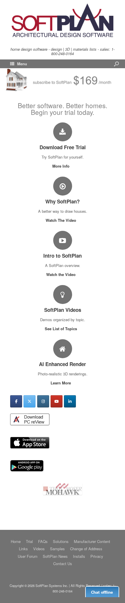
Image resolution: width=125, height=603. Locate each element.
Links (23, 548)
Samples (57, 548)
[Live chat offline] (102, 591)
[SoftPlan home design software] (62, 20)
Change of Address (86, 548)
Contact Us (62, 563)
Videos (39, 548)
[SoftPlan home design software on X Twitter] (29, 401)
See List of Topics (61, 328)
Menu (22, 63)
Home (16, 541)
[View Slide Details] (62, 503)
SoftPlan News (55, 556)
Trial (29, 541)
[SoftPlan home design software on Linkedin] (70, 401)
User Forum (28, 556)
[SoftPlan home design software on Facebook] (16, 401)
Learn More (61, 383)
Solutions (61, 541)
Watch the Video (61, 274)
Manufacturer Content (92, 541)
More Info (61, 166)
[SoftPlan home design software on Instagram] (43, 401)
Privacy (96, 556)
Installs (79, 556)
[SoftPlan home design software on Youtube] (57, 401)
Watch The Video (61, 220)
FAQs (43, 541)
